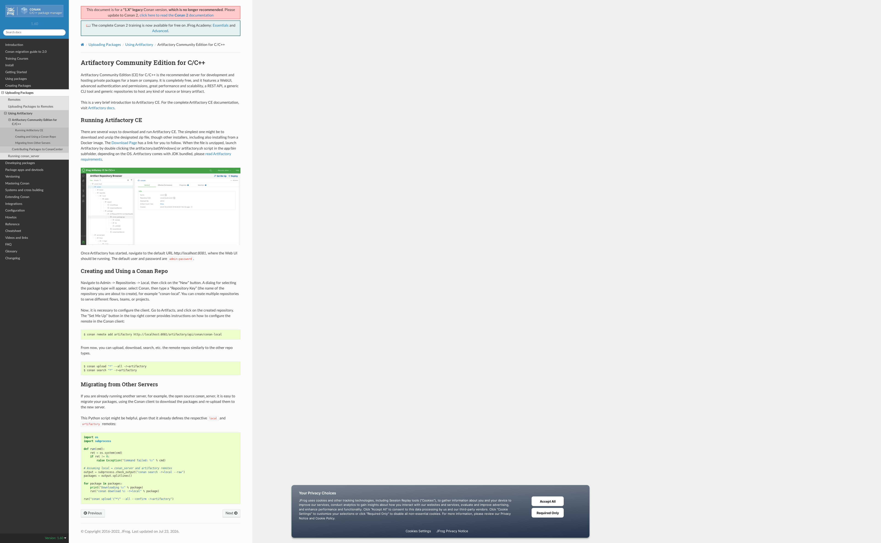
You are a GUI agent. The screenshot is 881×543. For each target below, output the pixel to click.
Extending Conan (17, 197)
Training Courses (16, 58)
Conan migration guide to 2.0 (26, 51)
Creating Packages (18, 85)
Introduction (14, 45)
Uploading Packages (19, 93)
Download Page (124, 143)
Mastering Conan (17, 183)
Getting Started (16, 72)
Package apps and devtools (24, 170)
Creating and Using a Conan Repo (35, 137)
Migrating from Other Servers (32, 143)
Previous (94, 513)
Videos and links (16, 237)
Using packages (16, 79)
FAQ (8, 244)
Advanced (160, 31)
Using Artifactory (20, 113)
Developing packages (20, 163)
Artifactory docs (101, 108)
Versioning (12, 176)
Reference (12, 224)
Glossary (11, 251)
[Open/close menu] (2, 93)
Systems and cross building (24, 190)
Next (230, 513)
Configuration (15, 210)
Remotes (14, 99)
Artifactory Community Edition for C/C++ (34, 122)
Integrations (13, 204)
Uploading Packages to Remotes (30, 106)
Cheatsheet (13, 231)
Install (9, 65)
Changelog (12, 258)
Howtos (11, 217)
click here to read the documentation (177, 15)
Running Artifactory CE (29, 130)
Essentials (221, 25)
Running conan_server (23, 156)
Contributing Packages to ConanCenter (37, 149)
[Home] (82, 45)
